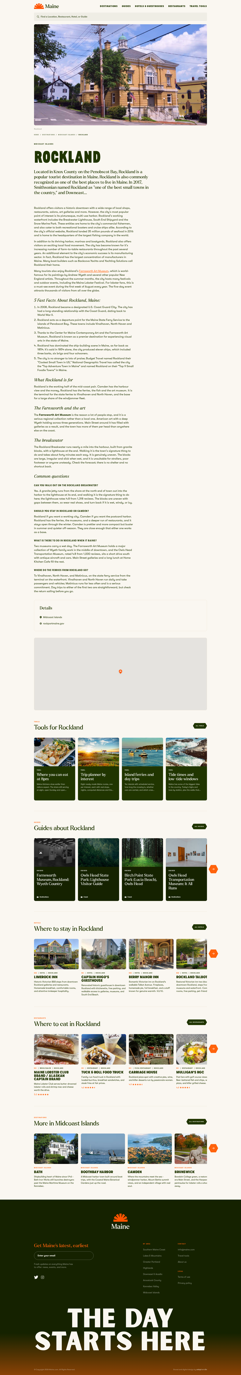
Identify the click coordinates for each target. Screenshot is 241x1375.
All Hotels (199, 927)
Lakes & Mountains (152, 1256)
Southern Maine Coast (154, 1249)
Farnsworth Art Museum (94, 271)
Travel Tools (198, 6)
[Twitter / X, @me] (36, 1277)
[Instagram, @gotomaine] (42, 1277)
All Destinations (196, 1121)
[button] (120, 672)
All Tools (200, 726)
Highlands (148, 1268)
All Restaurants (197, 1022)
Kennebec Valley (151, 1286)
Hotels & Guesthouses (149, 6)
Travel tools (183, 1256)
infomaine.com (186, 1249)
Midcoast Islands (66, 135)
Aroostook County (152, 1280)
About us (182, 1262)
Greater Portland (151, 1262)
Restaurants (176, 6)
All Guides (199, 826)
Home (36, 135)
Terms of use (184, 1277)
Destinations (109, 6)
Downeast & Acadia (152, 1274)
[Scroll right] (213, 869)
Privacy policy (185, 1283)
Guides (126, 6)
